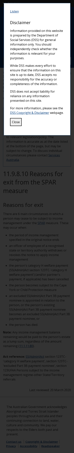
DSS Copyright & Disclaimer (29, 113)
